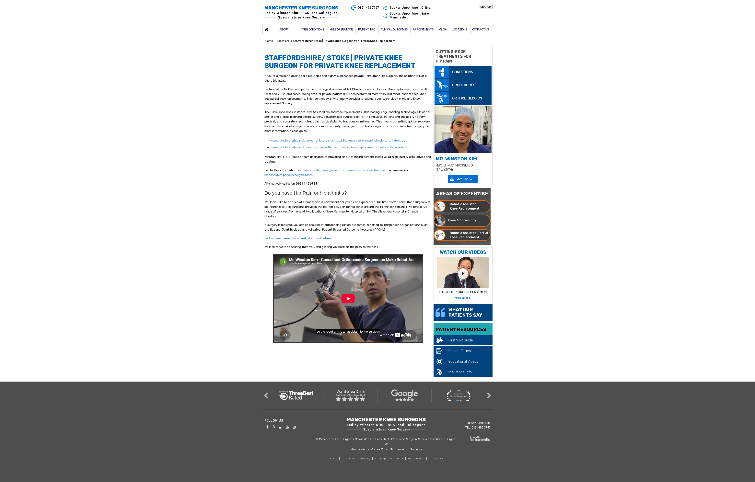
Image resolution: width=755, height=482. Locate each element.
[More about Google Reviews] (405, 395)
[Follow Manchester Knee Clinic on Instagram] (294, 427)
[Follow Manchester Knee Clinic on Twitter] (274, 427)
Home (266, 29)
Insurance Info (460, 372)
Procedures (463, 85)
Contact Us (436, 458)
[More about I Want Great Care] (350, 395)
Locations (283, 41)
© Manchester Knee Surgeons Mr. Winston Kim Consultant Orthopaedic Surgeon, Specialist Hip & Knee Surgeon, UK (386, 442)
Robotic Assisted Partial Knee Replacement (469, 235)
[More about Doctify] (459, 395)
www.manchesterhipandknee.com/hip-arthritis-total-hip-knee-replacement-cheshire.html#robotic (337, 140)
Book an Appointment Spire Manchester (409, 15)
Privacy (365, 458)
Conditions (462, 72)
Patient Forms (459, 351)
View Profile (464, 179)
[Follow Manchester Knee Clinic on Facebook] (267, 427)
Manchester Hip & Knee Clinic (369, 449)
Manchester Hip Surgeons (406, 449)
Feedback (396, 458)
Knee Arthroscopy (462, 220)
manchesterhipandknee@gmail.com (288, 175)
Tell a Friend (416, 458)
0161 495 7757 (368, 7)
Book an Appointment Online (410, 7)
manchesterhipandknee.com (368, 170)
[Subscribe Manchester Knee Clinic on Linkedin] (281, 427)
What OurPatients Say (465, 312)
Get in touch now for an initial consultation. (298, 238)
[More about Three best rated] (296, 395)
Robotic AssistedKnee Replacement (464, 206)
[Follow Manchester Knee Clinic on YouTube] (287, 427)
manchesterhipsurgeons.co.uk (324, 170)
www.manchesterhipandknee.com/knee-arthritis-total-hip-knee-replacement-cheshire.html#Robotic (339, 147)
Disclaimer (349, 458)
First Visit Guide (460, 340)
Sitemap (380, 458)
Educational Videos (463, 361)
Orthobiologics (467, 98)
